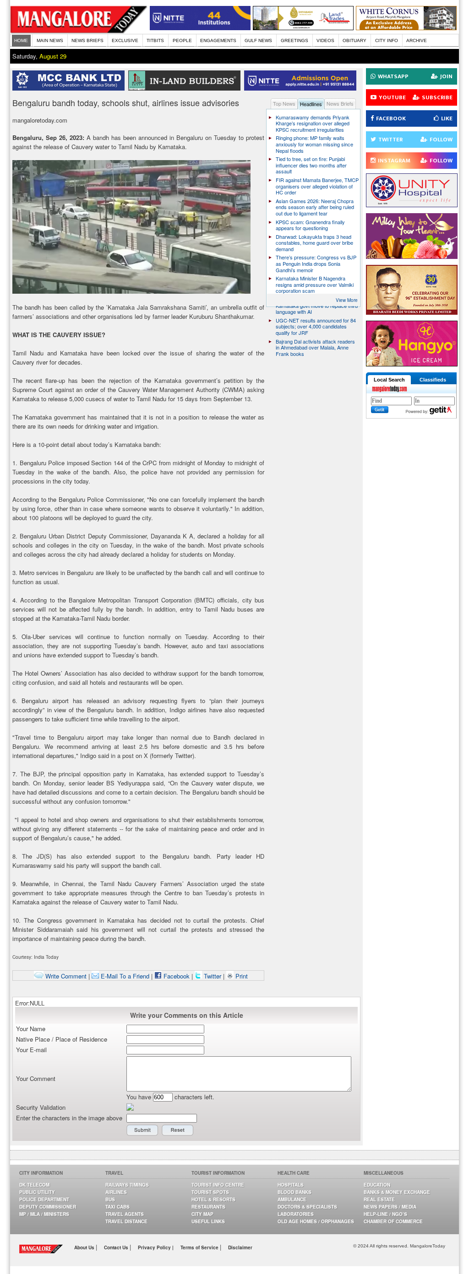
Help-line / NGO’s (385, 1214)
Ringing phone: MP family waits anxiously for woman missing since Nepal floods (314, 144)
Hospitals (291, 1185)
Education (377, 1185)
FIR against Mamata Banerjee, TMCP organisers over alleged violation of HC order (317, 186)
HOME (21, 40)
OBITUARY (354, 40)
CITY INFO (386, 40)
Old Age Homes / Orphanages (316, 1221)
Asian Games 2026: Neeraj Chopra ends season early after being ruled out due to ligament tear (315, 207)
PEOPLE (182, 40)
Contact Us (117, 1247)
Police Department (44, 1199)
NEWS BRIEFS (87, 40)
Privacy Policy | (156, 1247)
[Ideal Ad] (412, 256)
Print (241, 976)
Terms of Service (200, 1247)
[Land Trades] (303, 27)
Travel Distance (126, 1221)
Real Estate (379, 1199)
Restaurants (208, 1207)
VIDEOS (325, 40)
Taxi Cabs (117, 1207)
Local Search (389, 379)
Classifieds (433, 379)
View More (347, 300)
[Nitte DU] (302, 88)
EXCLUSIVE (125, 40)
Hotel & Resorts (213, 1199)
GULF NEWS (258, 40)
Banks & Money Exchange (397, 1192)
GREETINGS (294, 40)
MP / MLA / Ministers (44, 1214)
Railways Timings (127, 1185)
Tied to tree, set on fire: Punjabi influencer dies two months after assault (311, 165)
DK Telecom (34, 1185)
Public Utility (37, 1192)
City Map (202, 1214)
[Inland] (186, 88)
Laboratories (296, 1214)
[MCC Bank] (70, 88)
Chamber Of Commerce (393, 1221)
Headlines (311, 104)
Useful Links (208, 1221)
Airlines (116, 1192)
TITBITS (155, 40)
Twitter (212, 976)
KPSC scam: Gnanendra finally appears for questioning (310, 225)
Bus (110, 1199)
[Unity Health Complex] (412, 204)
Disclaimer (240, 1247)
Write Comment (65, 976)
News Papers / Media (390, 1207)
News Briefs (340, 103)
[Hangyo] (412, 364)
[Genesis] (406, 27)
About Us (85, 1247)
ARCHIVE (416, 40)
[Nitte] (200, 27)
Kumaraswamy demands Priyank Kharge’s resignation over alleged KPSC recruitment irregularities (312, 123)
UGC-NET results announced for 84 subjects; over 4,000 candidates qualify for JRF (316, 326)
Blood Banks (294, 1192)
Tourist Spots (210, 1192)
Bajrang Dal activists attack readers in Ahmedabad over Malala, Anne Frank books (315, 347)
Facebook (176, 976)
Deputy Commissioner (47, 1207)
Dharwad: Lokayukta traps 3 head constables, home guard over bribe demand (314, 243)
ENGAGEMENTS (218, 40)
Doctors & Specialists (307, 1207)
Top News (284, 103)
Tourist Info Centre (217, 1185)
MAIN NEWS (50, 40)
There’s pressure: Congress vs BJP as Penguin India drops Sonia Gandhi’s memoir (316, 263)
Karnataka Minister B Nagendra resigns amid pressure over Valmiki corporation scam (315, 284)
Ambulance (292, 1199)
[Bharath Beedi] (412, 312)
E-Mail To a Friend (124, 976)
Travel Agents (124, 1214)
